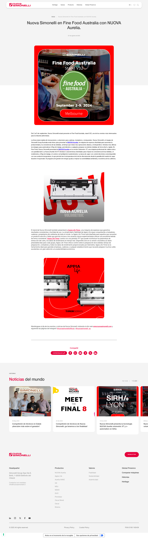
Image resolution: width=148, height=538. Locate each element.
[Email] (80, 353)
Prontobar (58, 497)
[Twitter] (90, 353)
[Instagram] (15, 518)
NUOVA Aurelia (60, 473)
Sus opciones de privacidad (87, 535)
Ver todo (125, 381)
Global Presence (90, 5)
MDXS (57, 490)
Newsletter (132, 454)
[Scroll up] (19, 454)
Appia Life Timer (74, 230)
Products (71, 5)
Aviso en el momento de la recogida (59, 535)
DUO (56, 493)
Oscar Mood (59, 500)
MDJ (56, 487)
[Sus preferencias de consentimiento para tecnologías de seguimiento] (3, 534)
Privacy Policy (69, 528)
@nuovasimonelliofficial (65, 329)
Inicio (53, 17)
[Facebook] (70, 353)
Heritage (55, 5)
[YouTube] (30, 518)
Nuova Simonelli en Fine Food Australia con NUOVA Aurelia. (77, 17)
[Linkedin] (95, 353)
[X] (20, 518)
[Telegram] (85, 353)
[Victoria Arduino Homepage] (21, 5)
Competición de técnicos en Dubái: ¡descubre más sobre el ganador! (26, 425)
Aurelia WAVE (60, 480)
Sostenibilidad (94, 476)
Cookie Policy (84, 528)
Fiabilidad (92, 473)
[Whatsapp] (75, 353)
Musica (57, 507)
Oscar (57, 504)
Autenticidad (93, 480)
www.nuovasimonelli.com (102, 326)
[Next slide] (138, 381)
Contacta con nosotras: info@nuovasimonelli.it (17, 484)
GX (56, 483)
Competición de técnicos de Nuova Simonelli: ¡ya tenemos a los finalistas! (71, 425)
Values (63, 5)
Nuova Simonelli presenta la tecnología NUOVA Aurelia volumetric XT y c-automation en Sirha (116, 426)
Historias (79, 5)
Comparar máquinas (130, 473)
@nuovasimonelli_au (83, 329)
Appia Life (58, 476)
